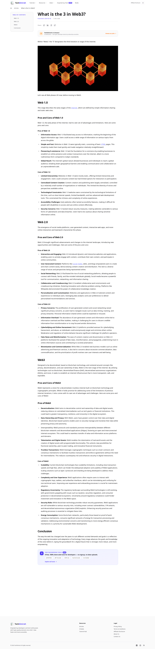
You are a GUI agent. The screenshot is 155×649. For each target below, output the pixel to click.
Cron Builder (86, 558)
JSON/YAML (49, 558)
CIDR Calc (66, 558)
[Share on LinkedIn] (47, 25)
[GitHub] (144, 645)
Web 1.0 (16, 18)
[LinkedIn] (136, 645)
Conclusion (17, 28)
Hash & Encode (76, 558)
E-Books (81, 629)
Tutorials (32, 3)
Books (77, 3)
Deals (51, 3)
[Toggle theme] (143, 2)
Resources (42, 3)
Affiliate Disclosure (135, 3)
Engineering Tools (64, 3)
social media (77, 264)
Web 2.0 (16, 21)
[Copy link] (54, 25)
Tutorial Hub (83, 631)
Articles (16, 8)
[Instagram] (140, 645)
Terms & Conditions (119, 629)
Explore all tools (50, 561)
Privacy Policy (118, 626)
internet (74, 108)
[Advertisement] (78, 589)
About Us (116, 634)
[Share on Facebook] (51, 25)
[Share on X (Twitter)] (44, 25)
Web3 (15, 25)
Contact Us (117, 636)
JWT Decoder (58, 558)
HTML (103, 144)
